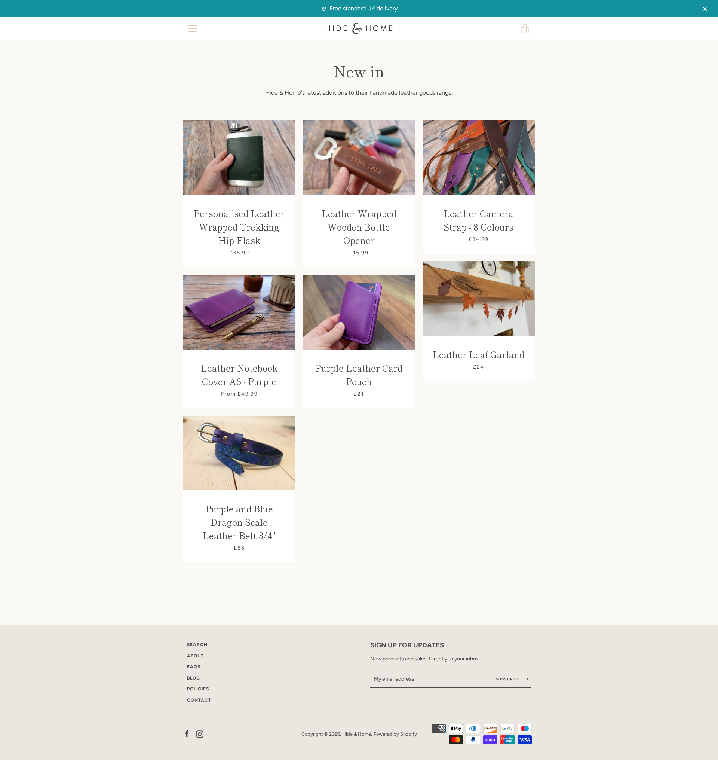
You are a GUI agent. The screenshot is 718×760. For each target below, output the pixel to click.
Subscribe (508, 679)
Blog (193, 678)
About (195, 656)
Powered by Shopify (395, 734)
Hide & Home (356, 734)
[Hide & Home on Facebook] (187, 733)
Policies (198, 689)
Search (197, 644)
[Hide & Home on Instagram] (199, 733)
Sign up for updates (407, 645)
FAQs (193, 666)
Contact (199, 700)
